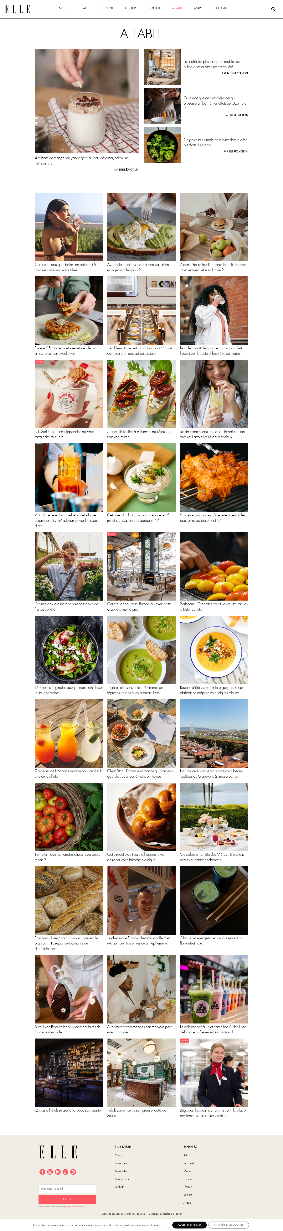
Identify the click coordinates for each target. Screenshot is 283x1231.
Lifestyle (107, 8)
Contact (119, 1155)
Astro (198, 8)
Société (155, 8)
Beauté (85, 8)
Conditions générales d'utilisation (165, 1214)
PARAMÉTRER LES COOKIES (228, 1225)
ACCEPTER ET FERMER (189, 1225)
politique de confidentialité (74, 1206)
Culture (131, 8)
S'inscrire (67, 1199)
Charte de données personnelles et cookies (123, 1214)
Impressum (121, 1163)
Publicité (119, 1187)
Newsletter (121, 1171)
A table (177, 8)
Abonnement (122, 1179)
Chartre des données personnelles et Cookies (138, 1225)
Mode (63, 8)
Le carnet (222, 8)
